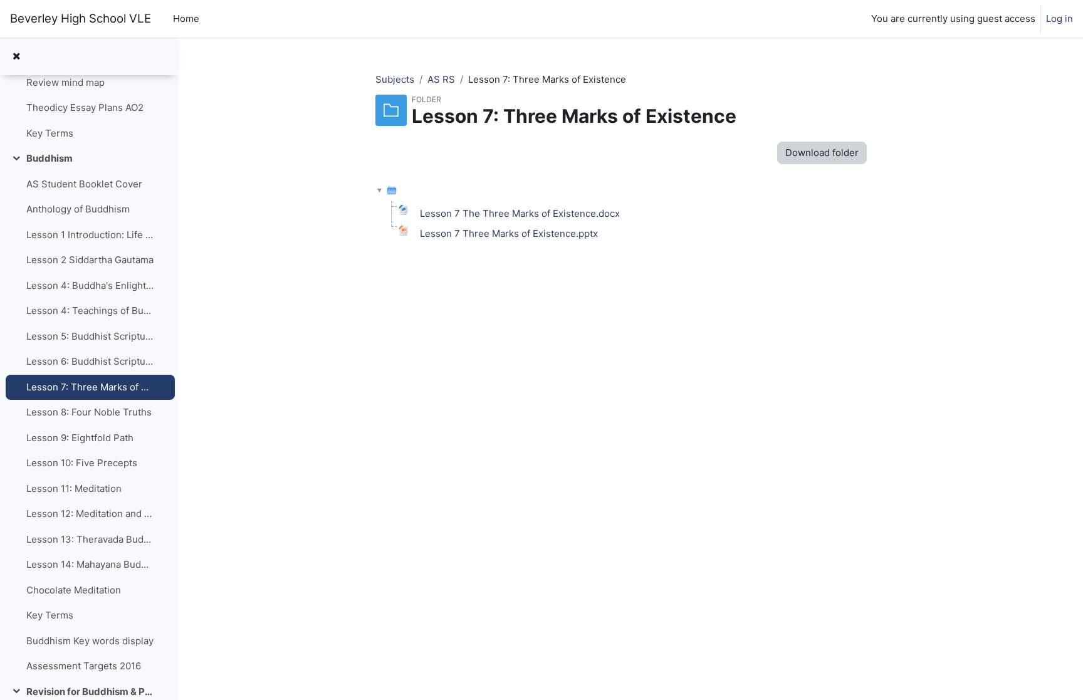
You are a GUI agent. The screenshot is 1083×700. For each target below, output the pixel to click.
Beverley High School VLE (80, 18)
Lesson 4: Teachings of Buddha (90, 310)
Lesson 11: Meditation (74, 488)
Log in (1059, 18)
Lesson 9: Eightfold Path (79, 438)
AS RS (441, 79)
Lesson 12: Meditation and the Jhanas (90, 514)
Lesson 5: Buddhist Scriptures (90, 336)
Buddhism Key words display (90, 641)
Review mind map (65, 82)
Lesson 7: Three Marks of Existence (90, 387)
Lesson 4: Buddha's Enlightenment (90, 285)
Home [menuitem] (186, 18)
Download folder (822, 153)
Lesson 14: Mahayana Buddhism (90, 564)
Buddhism (49, 158)
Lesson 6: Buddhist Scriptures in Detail (90, 361)
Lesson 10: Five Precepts (81, 463)
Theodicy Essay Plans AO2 (85, 107)
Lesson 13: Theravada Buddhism (90, 539)
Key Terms (49, 133)
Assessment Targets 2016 (83, 666)
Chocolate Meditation (73, 590)
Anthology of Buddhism (78, 209)
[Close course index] (16, 56)
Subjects (394, 79)
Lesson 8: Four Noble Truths (89, 412)
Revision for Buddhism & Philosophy (90, 691)
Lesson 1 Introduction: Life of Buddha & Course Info (90, 235)
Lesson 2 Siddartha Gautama (90, 260)
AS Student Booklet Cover (84, 184)
